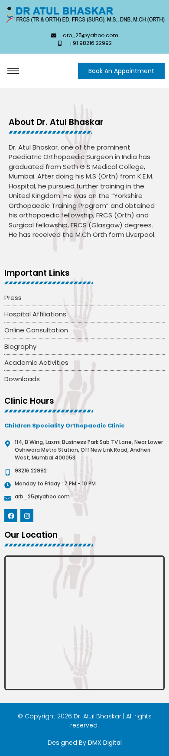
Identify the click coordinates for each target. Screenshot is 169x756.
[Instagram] (26, 515)
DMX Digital (105, 742)
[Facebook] (10, 515)
